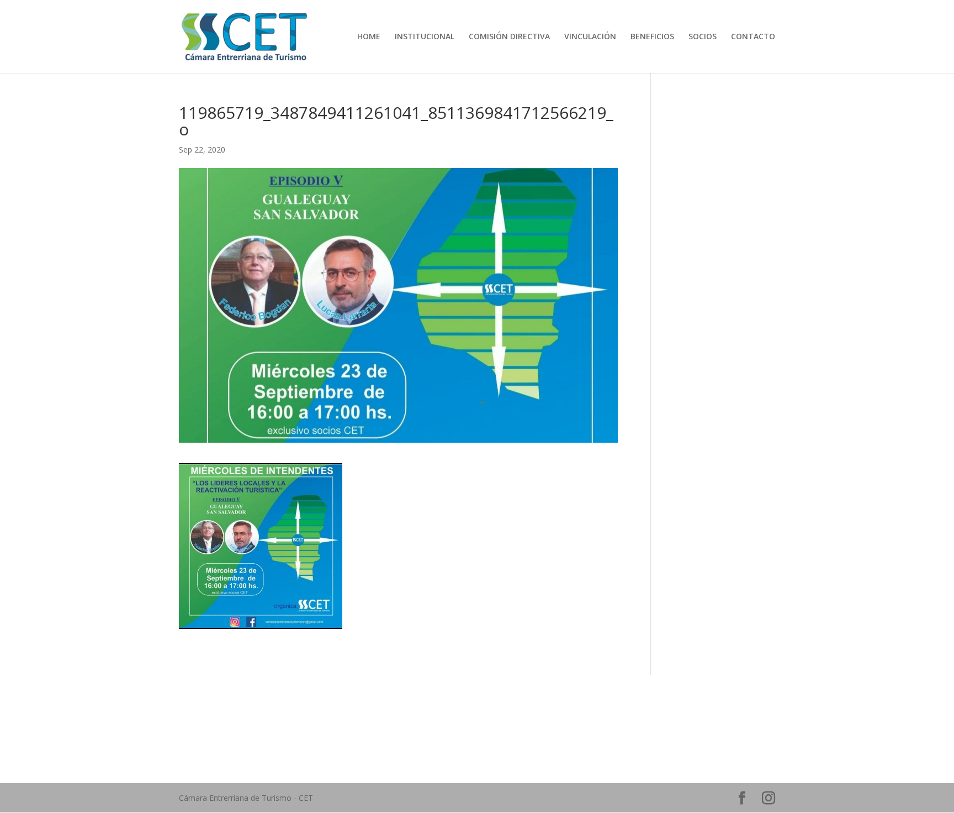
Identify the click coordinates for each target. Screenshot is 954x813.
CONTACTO (753, 37)
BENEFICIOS (652, 37)
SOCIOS (702, 37)
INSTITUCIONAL (424, 37)
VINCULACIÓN (590, 37)
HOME (368, 37)
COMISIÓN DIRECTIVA (509, 37)
